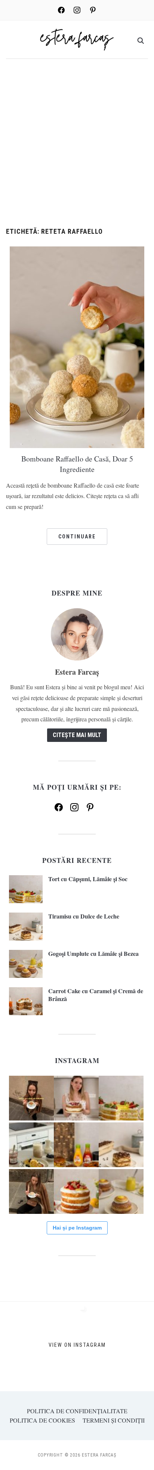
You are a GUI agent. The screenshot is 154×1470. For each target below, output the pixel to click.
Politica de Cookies (42, 1420)
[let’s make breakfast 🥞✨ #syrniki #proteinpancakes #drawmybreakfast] (31, 1144)
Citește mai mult (77, 735)
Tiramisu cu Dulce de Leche (83, 916)
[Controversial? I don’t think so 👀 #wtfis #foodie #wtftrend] (31, 1098)
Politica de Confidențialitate (77, 1411)
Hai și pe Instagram (77, 1228)
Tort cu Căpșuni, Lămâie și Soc (87, 878)
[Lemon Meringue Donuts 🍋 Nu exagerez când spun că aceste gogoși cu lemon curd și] (121, 1191)
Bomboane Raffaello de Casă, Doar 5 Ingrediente (77, 464)
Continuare (77, 537)
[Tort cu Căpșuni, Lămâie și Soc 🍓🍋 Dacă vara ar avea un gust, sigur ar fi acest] (121, 1098)
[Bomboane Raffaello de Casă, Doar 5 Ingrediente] (77, 346)
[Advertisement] (77, 147)
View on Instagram (77, 1345)
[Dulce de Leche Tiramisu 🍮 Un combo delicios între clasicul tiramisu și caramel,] (121, 1144)
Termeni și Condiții (114, 1420)
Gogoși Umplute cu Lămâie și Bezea (93, 953)
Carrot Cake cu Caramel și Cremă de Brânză (95, 994)
